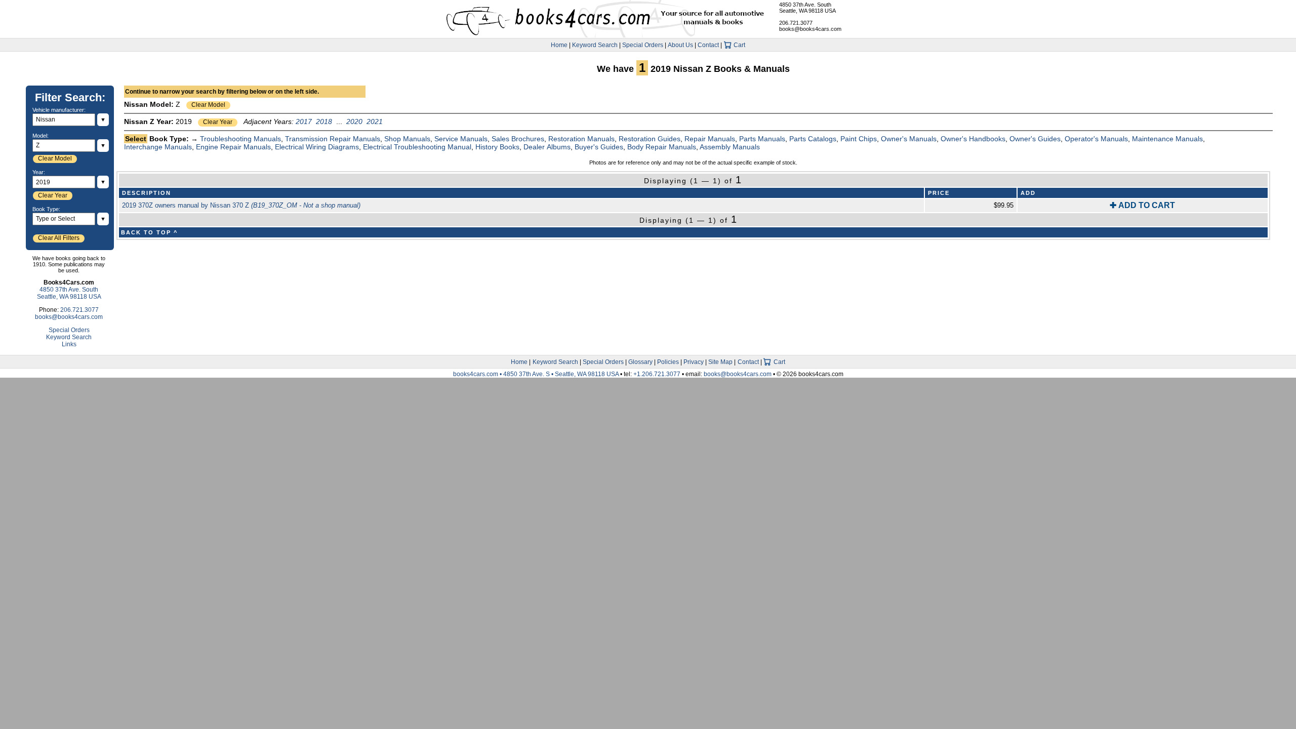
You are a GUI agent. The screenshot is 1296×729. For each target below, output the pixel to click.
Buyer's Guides (599, 147)
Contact (708, 45)
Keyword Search (595, 45)
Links (69, 344)
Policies (668, 362)
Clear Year (217, 122)
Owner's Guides (1035, 139)
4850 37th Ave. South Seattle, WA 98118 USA (807, 8)
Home (559, 45)
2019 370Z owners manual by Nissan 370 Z (241, 205)
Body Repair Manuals (661, 147)
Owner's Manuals (909, 139)
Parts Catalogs (812, 139)
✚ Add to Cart (1142, 205)
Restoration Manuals (581, 139)
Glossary (640, 362)
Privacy (693, 362)
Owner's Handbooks (973, 139)
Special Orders (642, 45)
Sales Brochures (518, 139)
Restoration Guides (649, 139)
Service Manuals (461, 139)
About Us (680, 45)
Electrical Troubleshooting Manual (417, 147)
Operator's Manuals (1096, 139)
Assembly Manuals (730, 147)
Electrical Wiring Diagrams (317, 147)
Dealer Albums (547, 147)
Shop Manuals (407, 139)
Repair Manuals (709, 139)
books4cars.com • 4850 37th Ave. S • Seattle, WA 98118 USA (536, 374)
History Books (497, 147)
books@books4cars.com (810, 29)
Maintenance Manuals (1167, 139)
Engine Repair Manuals (233, 147)
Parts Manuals (762, 139)
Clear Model (208, 104)
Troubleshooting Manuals (240, 139)
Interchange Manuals (158, 147)
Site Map (720, 362)
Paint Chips (858, 139)
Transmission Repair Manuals (332, 139)
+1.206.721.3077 (656, 374)
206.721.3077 (796, 23)
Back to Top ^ (149, 232)
